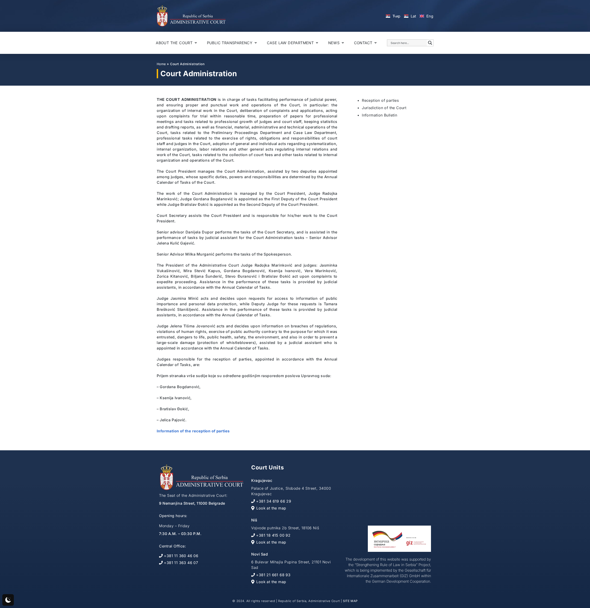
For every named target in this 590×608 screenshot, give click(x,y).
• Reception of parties (378, 100)
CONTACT (363, 43)
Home (161, 64)
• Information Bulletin (377, 115)
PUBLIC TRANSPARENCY (230, 43)
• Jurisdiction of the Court (381, 107)
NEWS (334, 43)
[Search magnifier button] (430, 43)
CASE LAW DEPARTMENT (290, 43)
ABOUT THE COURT (174, 43)
